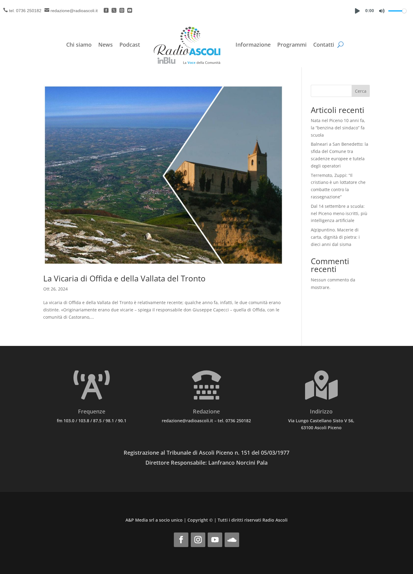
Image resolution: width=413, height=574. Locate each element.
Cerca (360, 91)
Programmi (292, 44)
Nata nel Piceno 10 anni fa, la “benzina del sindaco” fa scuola (338, 128)
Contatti (323, 44)
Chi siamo (79, 44)
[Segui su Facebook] (181, 540)
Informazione (253, 44)
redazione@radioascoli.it (74, 10)
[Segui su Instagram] (198, 540)
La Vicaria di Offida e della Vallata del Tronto (124, 278)
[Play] (357, 11)
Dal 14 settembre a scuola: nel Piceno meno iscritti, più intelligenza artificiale (339, 213)
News (105, 44)
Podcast (129, 44)
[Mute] (382, 11)
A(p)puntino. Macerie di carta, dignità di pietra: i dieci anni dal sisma (335, 237)
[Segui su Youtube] (215, 540)
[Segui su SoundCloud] (232, 540)
